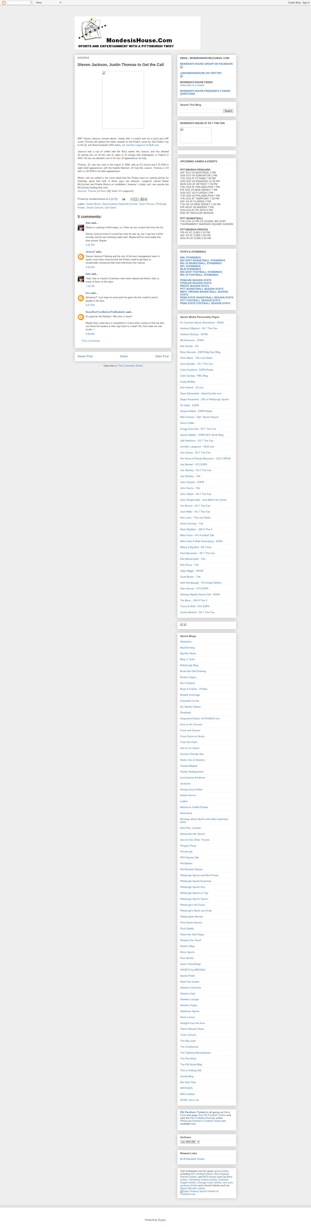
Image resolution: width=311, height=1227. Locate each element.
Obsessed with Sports (192, 833)
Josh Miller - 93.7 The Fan (195, 511)
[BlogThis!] (135, 199)
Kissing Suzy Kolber (191, 789)
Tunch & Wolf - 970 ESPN (194, 606)
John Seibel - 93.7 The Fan (195, 494)
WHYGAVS (186, 1088)
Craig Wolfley (187, 381)
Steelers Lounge (189, 999)
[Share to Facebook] (142, 199)
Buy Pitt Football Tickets (212, 1115)
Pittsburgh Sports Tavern (194, 898)
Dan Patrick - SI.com (192, 387)
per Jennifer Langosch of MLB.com (140, 145)
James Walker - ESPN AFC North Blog (202, 434)
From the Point (188, 742)
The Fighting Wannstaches (195, 1052)
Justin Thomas (146, 204)
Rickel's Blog (187, 946)
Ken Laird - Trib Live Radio (195, 517)
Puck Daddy (187, 928)
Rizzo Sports (187, 952)
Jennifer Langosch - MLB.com (197, 446)
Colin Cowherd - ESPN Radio (196, 369)
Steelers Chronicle (190, 987)
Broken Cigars (188, 677)
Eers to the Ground (191, 724)
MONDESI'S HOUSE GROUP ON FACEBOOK (206, 63)
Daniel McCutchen (128, 204)
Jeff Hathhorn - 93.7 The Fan (196, 440)
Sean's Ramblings (190, 964)
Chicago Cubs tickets (209, 1182)
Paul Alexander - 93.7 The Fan (197, 553)
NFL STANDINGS (190, 266)
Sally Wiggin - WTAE (191, 570)
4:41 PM (90, 245)
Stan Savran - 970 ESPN (194, 588)
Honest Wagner (189, 765)
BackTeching (187, 647)
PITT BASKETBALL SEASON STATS (201, 288)
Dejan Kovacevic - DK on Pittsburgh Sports (204, 399)
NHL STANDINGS (190, 257)
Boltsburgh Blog (189, 665)
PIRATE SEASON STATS (194, 285)
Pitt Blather (186, 863)
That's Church (188, 1034)
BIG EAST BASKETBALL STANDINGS (202, 260)
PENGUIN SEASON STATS (195, 280)
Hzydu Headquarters (192, 771)
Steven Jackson (94, 207)
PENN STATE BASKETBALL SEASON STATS (206, 297)
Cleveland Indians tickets (203, 1179)
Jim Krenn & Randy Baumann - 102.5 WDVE (205, 458)
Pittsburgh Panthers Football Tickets (200, 1120)
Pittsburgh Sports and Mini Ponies (199, 875)
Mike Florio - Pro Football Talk (197, 535)
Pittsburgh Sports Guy (192, 887)
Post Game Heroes (191, 922)
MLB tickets (209, 1176)
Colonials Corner (189, 700)
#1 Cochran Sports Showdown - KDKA (202, 322)
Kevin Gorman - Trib (191, 523)
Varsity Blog (186, 1076)
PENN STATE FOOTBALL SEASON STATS (205, 303)
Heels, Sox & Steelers (192, 759)
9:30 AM (90, 334)
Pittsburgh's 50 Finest (192, 904)
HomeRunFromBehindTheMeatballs (105, 312)
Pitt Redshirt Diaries (191, 869)
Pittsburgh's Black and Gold (195, 910)
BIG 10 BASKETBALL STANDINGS (200, 263)
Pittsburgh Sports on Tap (194, 892)
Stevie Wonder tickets (192, 1188)
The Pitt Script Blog (191, 1064)
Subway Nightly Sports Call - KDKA (200, 594)
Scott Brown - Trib (190, 576)
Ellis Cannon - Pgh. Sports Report (199, 417)
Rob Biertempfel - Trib (192, 558)
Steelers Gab (187, 993)
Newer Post (85, 356)
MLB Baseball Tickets (192, 1158)
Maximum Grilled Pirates (194, 807)
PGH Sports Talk (189, 857)
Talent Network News (192, 1028)
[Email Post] (123, 199)
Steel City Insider (189, 981)
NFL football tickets (202, 1173)
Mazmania (186, 813)
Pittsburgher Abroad (191, 916)
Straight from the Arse (192, 1023)
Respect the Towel (190, 940)
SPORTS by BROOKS (192, 969)
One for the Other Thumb (194, 839)
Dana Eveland (109, 204)
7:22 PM (90, 286)
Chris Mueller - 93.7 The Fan (196, 363)
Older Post (162, 356)
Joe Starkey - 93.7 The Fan (195, 470)
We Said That (188, 1082)
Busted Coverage (190, 694)
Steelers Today (188, 1005)
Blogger (162, 1220)
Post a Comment (91, 340)
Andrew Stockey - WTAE (194, 334)
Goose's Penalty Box (192, 753)
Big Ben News (188, 653)
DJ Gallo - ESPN (189, 405)
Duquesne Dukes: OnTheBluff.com (200, 718)
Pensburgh (186, 851)
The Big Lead (187, 1040)
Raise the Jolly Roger (192, 934)
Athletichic (186, 641)
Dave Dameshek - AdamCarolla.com (201, 393)
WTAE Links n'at (189, 1099)
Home (124, 356)
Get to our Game (189, 748)
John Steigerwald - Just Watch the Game (203, 499)
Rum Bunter (187, 958)
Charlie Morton (93, 204)
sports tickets (221, 1170)
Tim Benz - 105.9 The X (193, 600)
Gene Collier (187, 422)
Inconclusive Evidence (192, 777)
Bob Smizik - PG (189, 346)
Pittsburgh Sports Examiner (195, 881)
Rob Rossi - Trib (189, 564)
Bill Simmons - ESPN (192, 340)
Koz (88, 293)
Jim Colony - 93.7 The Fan (195, 452)
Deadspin (185, 712)
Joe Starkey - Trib (190, 476)
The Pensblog (188, 1058)
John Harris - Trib (190, 488)
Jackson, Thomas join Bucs (92, 191)
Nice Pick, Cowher (190, 827)
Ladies (184, 801)
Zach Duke (110, 207)
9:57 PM (90, 305)
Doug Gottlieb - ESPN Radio (196, 411)
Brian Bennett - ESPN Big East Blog (200, 352)
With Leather (187, 1094)
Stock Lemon (187, 1017)
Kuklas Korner (188, 795)
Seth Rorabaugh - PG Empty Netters (201, 582)
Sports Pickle (187, 975)
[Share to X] (139, 199)
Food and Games (190, 730)
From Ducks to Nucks (192, 736)
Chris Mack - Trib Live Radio (196, 357)
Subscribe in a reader (192, 85)
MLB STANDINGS (190, 269)
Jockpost (185, 783)
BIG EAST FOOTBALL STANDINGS (201, 271)
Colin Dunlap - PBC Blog (194, 375)
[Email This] (132, 199)
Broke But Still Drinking (193, 671)
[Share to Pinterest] (146, 199)
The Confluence (189, 1046)
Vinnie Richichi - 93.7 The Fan (197, 612)
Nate (88, 223)
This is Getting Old (190, 1070)
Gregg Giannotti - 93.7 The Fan (198, 428)
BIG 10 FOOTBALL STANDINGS (199, 274)
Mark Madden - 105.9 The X (196, 529)
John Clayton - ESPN (192, 482)
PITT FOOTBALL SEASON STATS (200, 300)
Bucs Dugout (187, 682)
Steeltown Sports (189, 1011)
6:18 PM (90, 267)
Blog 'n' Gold (187, 659)
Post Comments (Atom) (130, 365)
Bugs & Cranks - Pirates (193, 688)
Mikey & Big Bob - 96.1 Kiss (195, 547)
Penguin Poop (188, 845)
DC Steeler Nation (190, 706)
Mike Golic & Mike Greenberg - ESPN (201, 541)
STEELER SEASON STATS (195, 283)
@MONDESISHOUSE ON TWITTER (200, 73)
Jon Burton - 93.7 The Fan (195, 505)
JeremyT (90, 251)
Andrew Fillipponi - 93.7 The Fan (198, 328)
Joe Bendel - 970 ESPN (193, 464)
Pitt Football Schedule (202, 1117)
